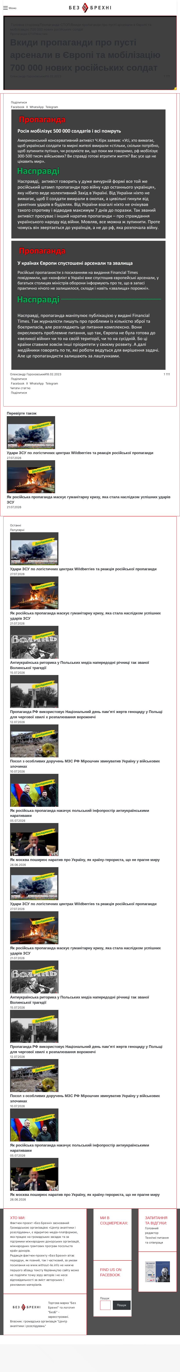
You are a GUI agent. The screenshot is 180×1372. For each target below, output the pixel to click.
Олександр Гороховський (28, 76)
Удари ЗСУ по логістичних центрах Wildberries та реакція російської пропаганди (80, 453)
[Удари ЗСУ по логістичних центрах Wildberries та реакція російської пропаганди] (31, 448)
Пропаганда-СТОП (55, 25)
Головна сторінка (24, 25)
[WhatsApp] (12, 397)
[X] (11, 397)
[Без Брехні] (90, 8)
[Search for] (22, 9)
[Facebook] (10, 397)
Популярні (17, 530)
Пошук (104, 1298)
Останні (15, 525)
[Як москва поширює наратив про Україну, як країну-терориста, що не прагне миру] (34, 855)
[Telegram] (13, 397)
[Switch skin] (29, 9)
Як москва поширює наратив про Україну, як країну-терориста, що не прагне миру (85, 860)
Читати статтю (20, 388)
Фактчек (42, 34)
